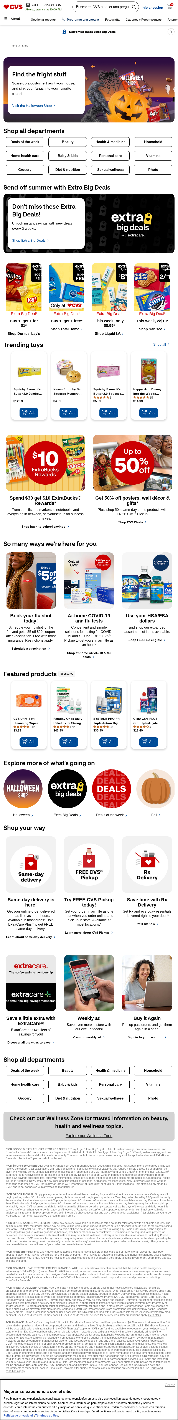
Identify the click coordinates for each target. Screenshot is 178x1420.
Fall (154, 815)
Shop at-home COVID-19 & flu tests (89, 655)
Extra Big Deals (66, 815)
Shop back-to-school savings (43, 526)
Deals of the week (110, 815)
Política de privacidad (18, 1415)
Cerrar (170, 1385)
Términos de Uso (46, 1415)
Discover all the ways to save (29, 1042)
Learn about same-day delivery (29, 937)
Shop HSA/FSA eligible (145, 640)
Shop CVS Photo (130, 522)
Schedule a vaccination (29, 648)
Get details (154, 1315)
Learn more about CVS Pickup (87, 932)
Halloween (21, 815)
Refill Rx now (145, 924)
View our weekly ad (87, 1037)
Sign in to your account (145, 1037)
